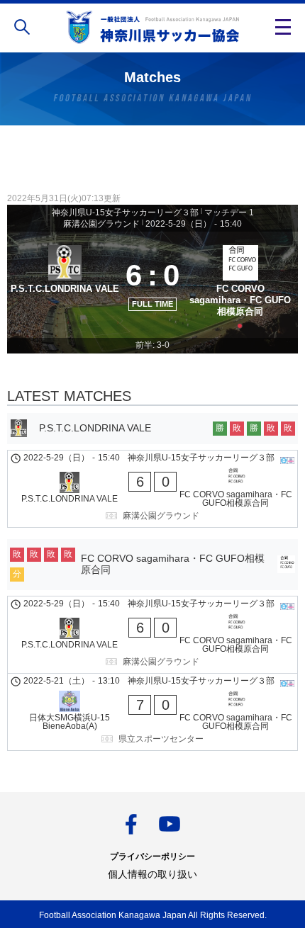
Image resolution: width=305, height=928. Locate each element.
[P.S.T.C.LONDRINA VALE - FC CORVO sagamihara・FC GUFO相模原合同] (152, 489)
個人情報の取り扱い (152, 874)
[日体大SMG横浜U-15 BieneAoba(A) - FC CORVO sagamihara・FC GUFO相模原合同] (152, 712)
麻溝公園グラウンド (101, 224)
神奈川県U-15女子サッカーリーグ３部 (125, 212)
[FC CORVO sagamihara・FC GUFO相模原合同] (240, 285)
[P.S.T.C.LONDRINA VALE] (65, 285)
